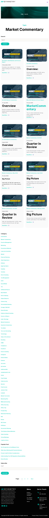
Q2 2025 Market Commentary (9, 100)
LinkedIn (3, 393)
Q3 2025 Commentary (32, 63)
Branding (3, 339)
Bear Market (4, 292)
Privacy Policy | (35, 515)
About (28, 501)
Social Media (4, 283)
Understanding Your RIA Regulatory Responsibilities (13, 456)
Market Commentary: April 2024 (35, 173)
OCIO (2, 280)
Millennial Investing (5, 401)
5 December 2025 (6, 65)
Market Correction (5, 395)
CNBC (2, 342)
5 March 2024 (30, 211)
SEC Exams (3, 422)
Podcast (3, 360)
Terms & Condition (43, 515)
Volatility (3, 269)
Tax (2, 286)
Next (32, 478)
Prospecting (4, 410)
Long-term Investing (6, 251)
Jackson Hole (4, 390)
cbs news (3, 363)
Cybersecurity (4, 381)
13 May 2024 (30, 175)
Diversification (4, 310)
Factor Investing (5, 351)
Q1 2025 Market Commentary (9, 139)
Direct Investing (4, 274)
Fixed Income (4, 387)
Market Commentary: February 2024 (36, 208)
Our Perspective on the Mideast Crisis (10, 447)
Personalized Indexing (6, 304)
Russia (2, 419)
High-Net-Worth (4, 266)
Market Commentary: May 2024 (10, 173)
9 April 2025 (5, 142)
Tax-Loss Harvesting (6, 331)
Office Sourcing (4, 404)
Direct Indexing (4, 295)
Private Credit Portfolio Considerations (10, 453)
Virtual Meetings (5, 437)
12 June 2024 (5, 175)
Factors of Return (5, 316)
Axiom (2, 375)
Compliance (4, 345)
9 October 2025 (30, 66)
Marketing (3, 245)
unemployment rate (5, 372)
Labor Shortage (4, 319)
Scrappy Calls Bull (5, 307)
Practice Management (6, 242)
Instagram (3, 354)
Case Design (4, 378)
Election (3, 384)
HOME (22, 14)
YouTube (3, 272)
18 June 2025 (30, 102)
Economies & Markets (34, 93)
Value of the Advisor (6, 336)
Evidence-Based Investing (7, 313)
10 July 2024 (30, 140)
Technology (4, 334)
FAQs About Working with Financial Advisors (11, 450)
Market (42, 133)
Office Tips (3, 407)
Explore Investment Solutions (29, 494)
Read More (4, 72)
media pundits (4, 369)
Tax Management (5, 277)
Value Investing (4, 434)
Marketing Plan (4, 398)
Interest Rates (4, 357)
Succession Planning (6, 428)
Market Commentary (9, 56)
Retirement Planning (6, 413)
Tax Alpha (3, 328)
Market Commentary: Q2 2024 (34, 137)
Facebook (3, 348)
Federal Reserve (5, 298)
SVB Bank (3, 425)
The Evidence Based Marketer (8, 431)
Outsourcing (4, 301)
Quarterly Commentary (9, 130)
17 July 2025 (5, 102)
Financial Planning (5, 257)
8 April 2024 (5, 211)
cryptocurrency (4, 440)
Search (5, 44)
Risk (2, 416)
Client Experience (5, 260)
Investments (31, 128)
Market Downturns (5, 322)
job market (3, 366)
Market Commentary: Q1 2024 (9, 208)
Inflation (3, 263)
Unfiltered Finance (5, 289)
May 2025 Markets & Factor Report (35, 100)
